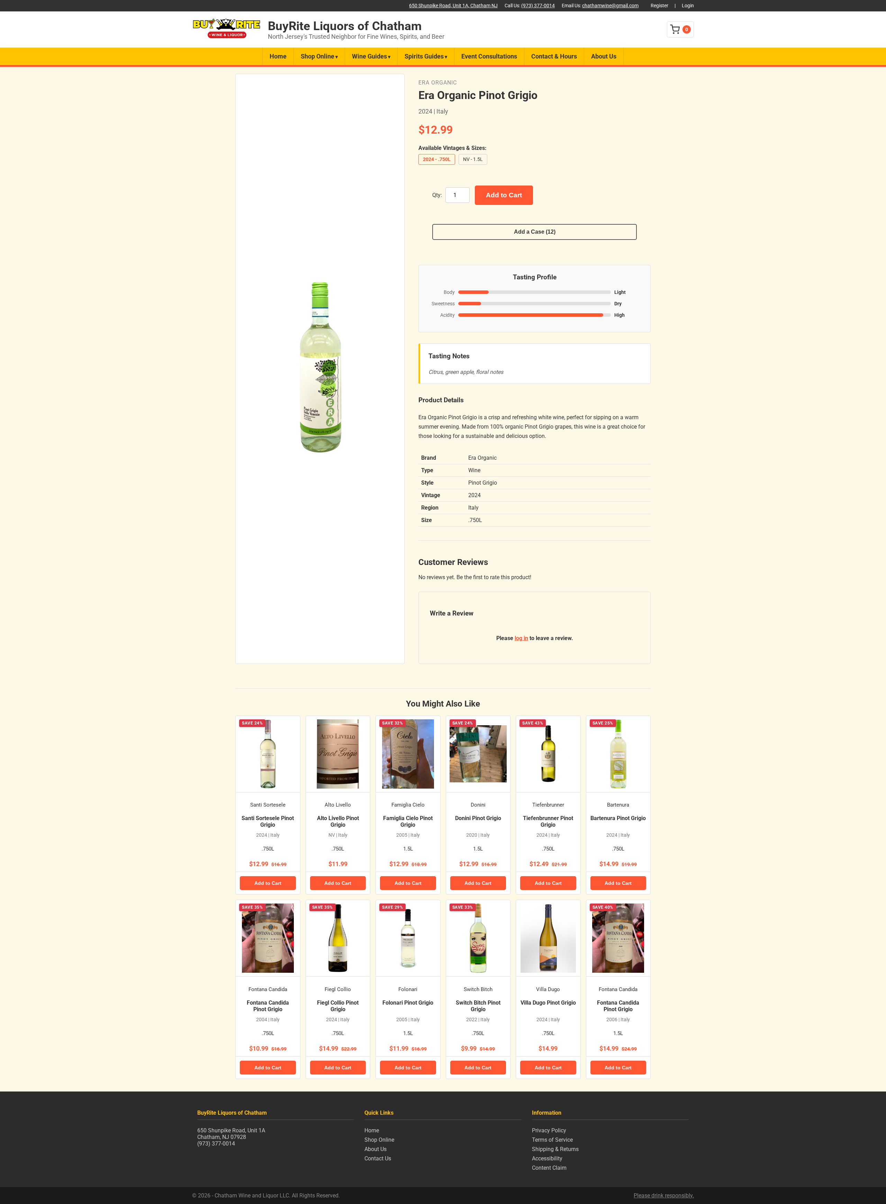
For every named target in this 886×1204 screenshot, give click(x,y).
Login (688, 6)
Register (659, 6)
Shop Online (317, 56)
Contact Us (377, 1158)
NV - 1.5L (473, 159)
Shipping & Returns (555, 1149)
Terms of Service (552, 1139)
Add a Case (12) (534, 232)
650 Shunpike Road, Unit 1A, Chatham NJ (453, 6)
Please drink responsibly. (664, 1195)
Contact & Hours (554, 56)
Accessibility (547, 1158)
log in (521, 638)
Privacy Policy (549, 1130)
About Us (603, 56)
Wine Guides (369, 56)
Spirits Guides (424, 56)
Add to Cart (504, 195)
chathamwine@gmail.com (610, 6)
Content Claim (549, 1168)
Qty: (437, 195)
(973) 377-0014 (538, 6)
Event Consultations (489, 56)
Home (278, 56)
